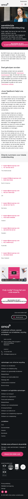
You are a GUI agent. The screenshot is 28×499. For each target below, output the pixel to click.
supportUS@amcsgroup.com (12, 178)
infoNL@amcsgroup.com (10, 354)
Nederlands (23, 1)
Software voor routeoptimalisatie (9, 405)
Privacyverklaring (5, 483)
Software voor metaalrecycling (9, 368)
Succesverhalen (5, 427)
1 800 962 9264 (8, 180)
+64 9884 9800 (8, 255)
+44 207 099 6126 (8, 192)
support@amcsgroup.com (11, 165)
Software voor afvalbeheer (8, 365)
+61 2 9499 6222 (8, 242)
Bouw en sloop (5, 385)
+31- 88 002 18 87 (8, 167)
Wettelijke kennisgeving (7, 486)
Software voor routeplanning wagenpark (11, 413)
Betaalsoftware (5, 374)
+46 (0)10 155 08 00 (9, 230)
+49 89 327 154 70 (8, 205)
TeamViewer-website (7, 84)
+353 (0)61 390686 (9, 217)
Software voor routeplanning (8, 416)
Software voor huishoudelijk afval (9, 377)
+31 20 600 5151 (8, 351)
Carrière (3, 436)
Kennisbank (4, 433)
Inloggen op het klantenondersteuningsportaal (14, 300)
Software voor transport (7, 394)
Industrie (3, 430)
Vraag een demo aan (12, 454)
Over (2, 424)
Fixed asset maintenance (7, 399)
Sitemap (3, 488)
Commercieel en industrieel (8, 382)
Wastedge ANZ (5, 379)
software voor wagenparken (8, 396)
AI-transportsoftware (6, 408)
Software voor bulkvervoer (8, 410)
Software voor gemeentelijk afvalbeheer (11, 371)
